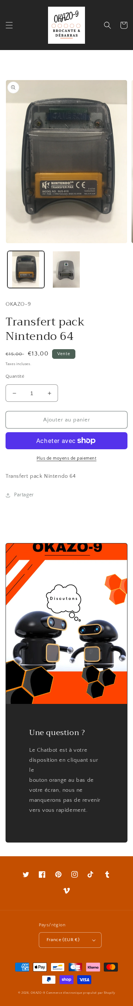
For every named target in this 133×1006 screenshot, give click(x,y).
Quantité (15, 376)
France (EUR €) (63, 939)
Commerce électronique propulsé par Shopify (80, 993)
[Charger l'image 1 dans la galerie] (25, 269)
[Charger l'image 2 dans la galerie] (66, 269)
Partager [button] (24, 495)
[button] (9, 25)
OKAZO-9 (38, 993)
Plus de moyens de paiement (66, 458)
